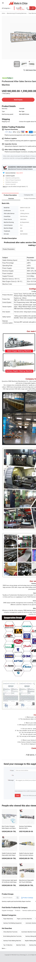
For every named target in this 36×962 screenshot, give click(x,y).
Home (3, 13)
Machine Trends (20, 945)
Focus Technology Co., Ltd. (23, 955)
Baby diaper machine (25, 901)
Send (17, 795)
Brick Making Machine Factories (12, 936)
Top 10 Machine (7, 945)
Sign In (5, 186)
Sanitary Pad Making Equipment (12, 923)
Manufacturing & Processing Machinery (16, 13)
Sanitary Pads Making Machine (12, 940)
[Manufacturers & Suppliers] (18, 3)
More (3, 948)
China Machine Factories (10, 932)
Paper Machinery (8, 919)
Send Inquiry (18, 100)
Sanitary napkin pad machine (10, 901)
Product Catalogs (28, 897)
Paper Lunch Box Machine (24, 919)
